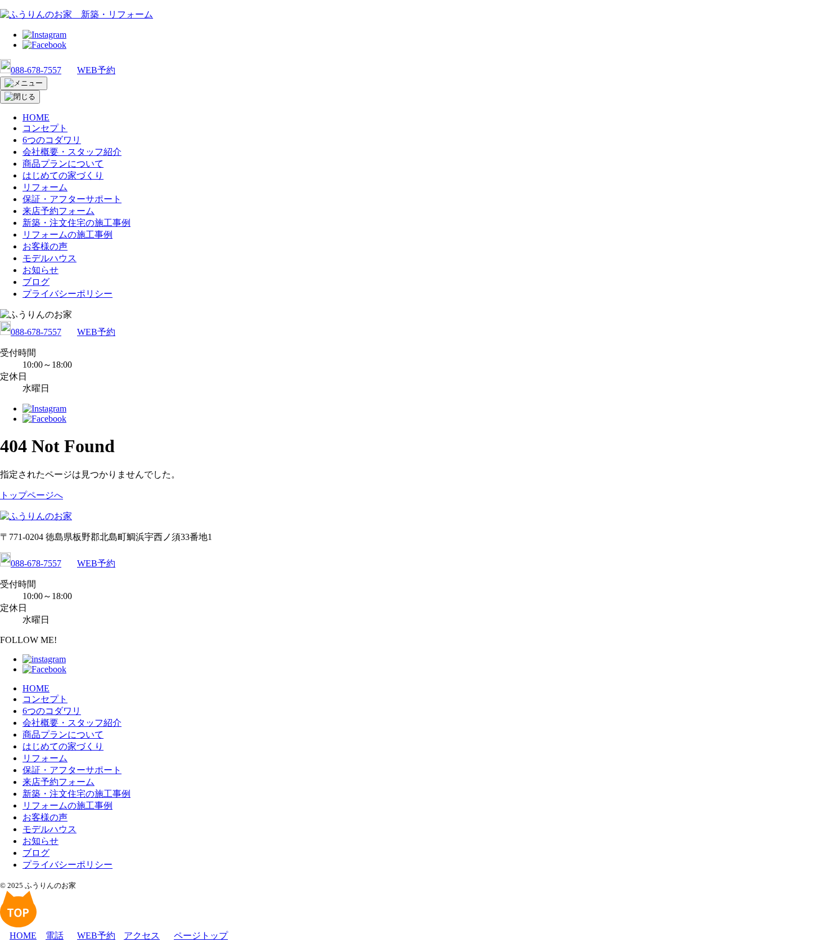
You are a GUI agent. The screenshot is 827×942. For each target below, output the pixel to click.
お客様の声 (45, 246)
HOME (36, 117)
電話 (55, 935)
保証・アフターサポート (72, 199)
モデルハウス (50, 258)
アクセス (142, 935)
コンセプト (45, 128)
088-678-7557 (36, 70)
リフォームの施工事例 (68, 234)
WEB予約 (96, 70)
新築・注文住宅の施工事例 (77, 222)
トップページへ (31, 495)
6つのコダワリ (52, 140)
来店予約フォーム (59, 211)
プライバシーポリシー (68, 293)
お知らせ (41, 270)
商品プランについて (63, 163)
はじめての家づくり (63, 175)
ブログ (36, 282)
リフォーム (45, 187)
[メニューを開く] (23, 83)
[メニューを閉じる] (20, 97)
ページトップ (201, 935)
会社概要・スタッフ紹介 (72, 152)
